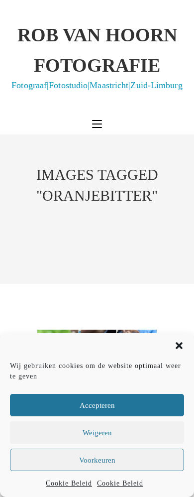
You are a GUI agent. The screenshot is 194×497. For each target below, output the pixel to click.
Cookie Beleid (69, 483)
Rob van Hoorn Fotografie (96, 57)
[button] (179, 346)
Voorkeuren (97, 460)
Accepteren (97, 405)
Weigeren (97, 433)
